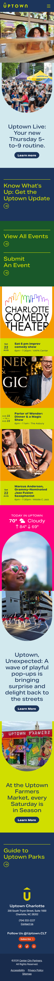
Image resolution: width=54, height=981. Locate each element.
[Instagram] (34, 946)
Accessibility (18, 970)
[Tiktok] (27, 946)
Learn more (27, 155)
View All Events (26, 236)
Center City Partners (30, 960)
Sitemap (27, 973)
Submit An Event (17, 261)
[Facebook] (20, 946)
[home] (16, 6)
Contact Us (27, 924)
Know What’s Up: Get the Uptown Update (27, 192)
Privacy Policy (35, 970)
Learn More (27, 708)
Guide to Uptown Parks (24, 853)
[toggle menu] (48, 6)
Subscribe (26, 939)
